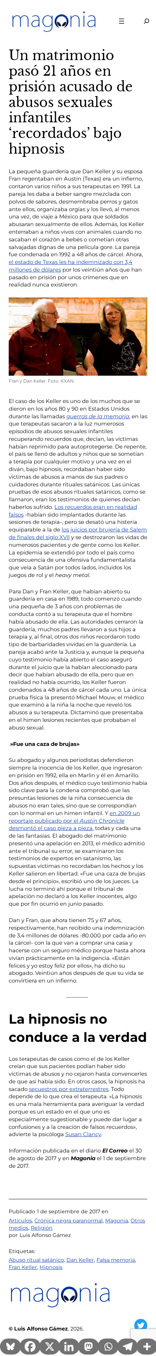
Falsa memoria (116, 1260)
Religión (42, 1228)
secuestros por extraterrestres (68, 1089)
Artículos (20, 1220)
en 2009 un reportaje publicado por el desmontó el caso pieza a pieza (74, 821)
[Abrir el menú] (121, 21)
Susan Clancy (83, 1134)
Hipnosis (51, 1267)
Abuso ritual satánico (36, 1260)
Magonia (116, 1220)
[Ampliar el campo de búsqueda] (143, 20)
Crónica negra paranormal (68, 1220)
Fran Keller (23, 1267)
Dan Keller (80, 1260)
